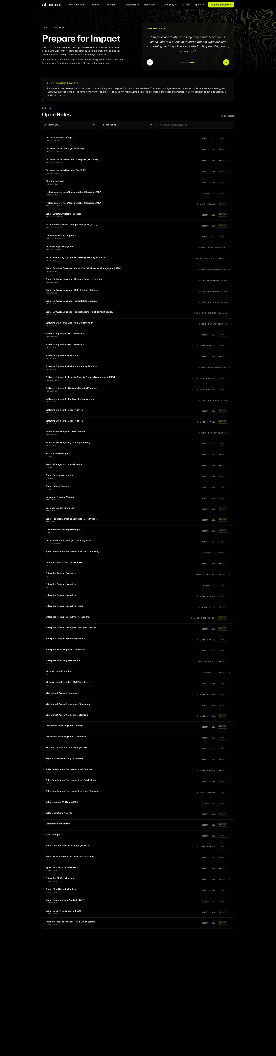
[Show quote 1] (181, 62)
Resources (150, 4)
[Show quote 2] (185, 62)
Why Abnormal (76, 4)
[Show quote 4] (190, 62)
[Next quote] (226, 62)
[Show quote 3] (187, 62)
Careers (46, 27)
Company (169, 4)
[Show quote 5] (193, 62)
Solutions (112, 4)
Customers (130, 4)
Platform (94, 4)
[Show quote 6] (195, 62)
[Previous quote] (150, 62)
